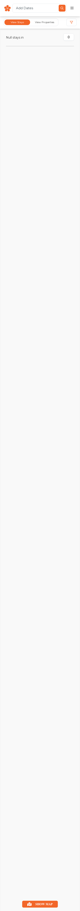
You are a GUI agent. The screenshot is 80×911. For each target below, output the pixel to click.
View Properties (44, 22)
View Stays (17, 22)
